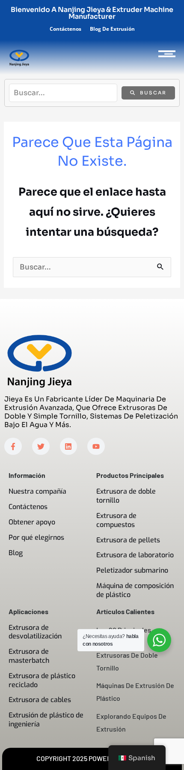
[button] (168, 54)
